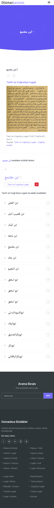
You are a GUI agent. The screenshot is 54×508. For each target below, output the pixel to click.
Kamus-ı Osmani (10, 468)
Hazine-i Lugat (9, 453)
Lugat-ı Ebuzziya (37, 468)
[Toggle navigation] (49, 2)
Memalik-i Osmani (11, 486)
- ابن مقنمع (6, 160)
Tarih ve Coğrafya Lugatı (21, 82)
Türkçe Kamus (36, 481)
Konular (33, 496)
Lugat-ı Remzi (9, 481)
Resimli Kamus (36, 476)
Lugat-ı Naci (8, 476)
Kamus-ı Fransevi (10, 463)
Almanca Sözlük (10, 448)
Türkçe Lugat (36, 491)
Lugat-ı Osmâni (9, 496)
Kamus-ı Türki (36, 448)
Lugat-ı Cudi (35, 463)
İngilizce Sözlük (10, 458)
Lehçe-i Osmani (37, 458)
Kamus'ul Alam (36, 453)
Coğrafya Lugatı (37, 486)
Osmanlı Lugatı (9, 491)
